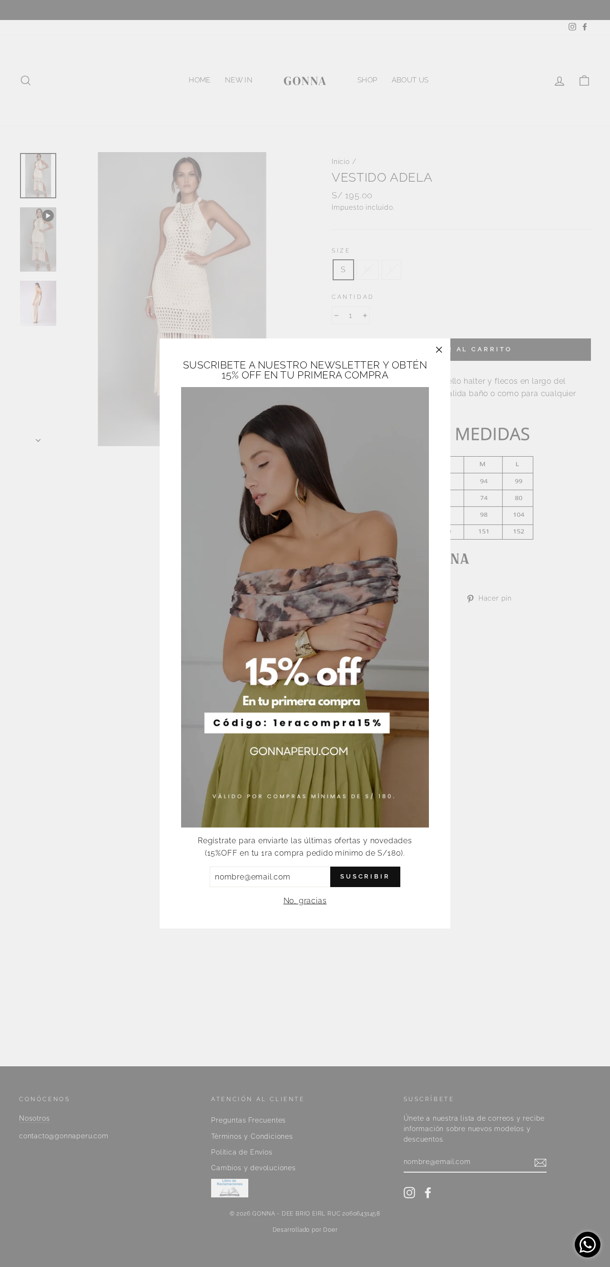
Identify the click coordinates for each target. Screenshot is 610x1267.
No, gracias (305, 900)
